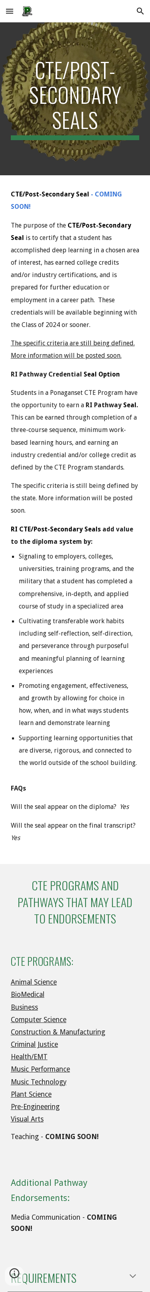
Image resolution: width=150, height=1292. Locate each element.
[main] (75, 98)
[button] (9, 11)
